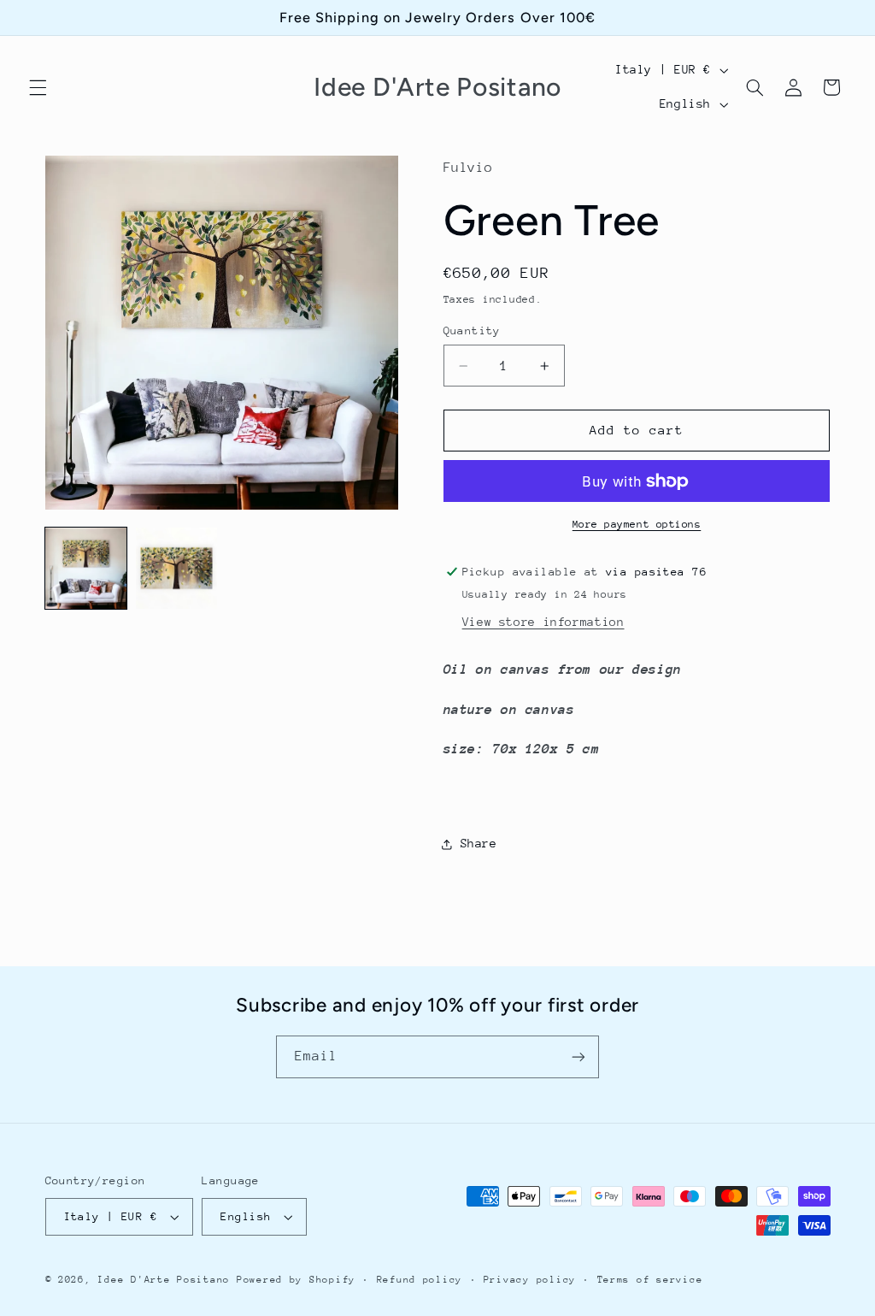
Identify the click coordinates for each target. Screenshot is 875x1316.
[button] (37, 87)
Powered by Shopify (296, 1279)
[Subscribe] (578, 1056)
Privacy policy (530, 1279)
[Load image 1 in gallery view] (86, 569)
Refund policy (420, 1279)
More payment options (637, 524)
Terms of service (650, 1279)
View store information (543, 621)
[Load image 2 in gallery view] (177, 569)
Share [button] (479, 843)
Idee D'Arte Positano (163, 1279)
